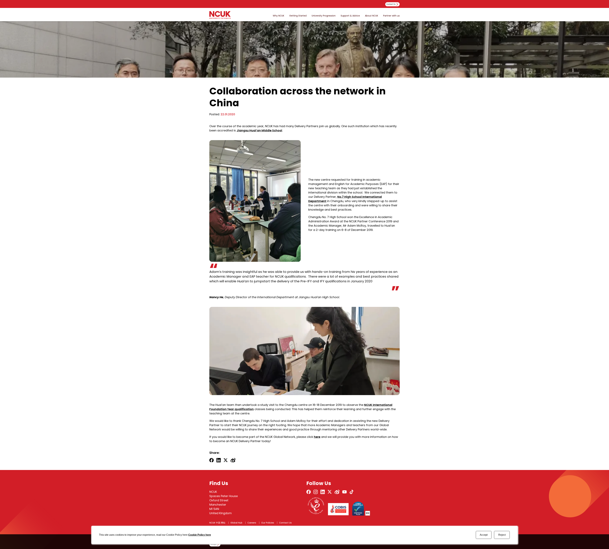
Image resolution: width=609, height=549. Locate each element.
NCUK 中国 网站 (217, 522)
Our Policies (267, 522)
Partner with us (391, 15)
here (317, 437)
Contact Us (285, 522)
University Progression (324, 15)
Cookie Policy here (199, 534)
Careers (251, 522)
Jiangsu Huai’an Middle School (259, 130)
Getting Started (298, 15)
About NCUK (371, 15)
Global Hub (236, 522)
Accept (484, 534)
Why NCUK (278, 15)
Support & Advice (350, 15)
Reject (502, 534)
